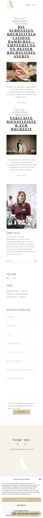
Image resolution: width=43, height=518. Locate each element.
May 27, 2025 (20, 18)
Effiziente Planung (12, 291)
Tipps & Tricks (11, 297)
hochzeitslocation (21, 294)
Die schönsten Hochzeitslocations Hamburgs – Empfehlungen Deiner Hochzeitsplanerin (21, 41)
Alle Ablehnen (21, 505)
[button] (40, 479)
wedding (22, 297)
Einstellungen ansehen (21, 511)
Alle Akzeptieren (21, 500)
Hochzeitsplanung (19, 20)
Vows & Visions (21, 23)
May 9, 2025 (20, 109)
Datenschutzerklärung (16, 406)
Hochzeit (9, 294)
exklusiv (24, 291)
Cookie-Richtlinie (11, 515)
